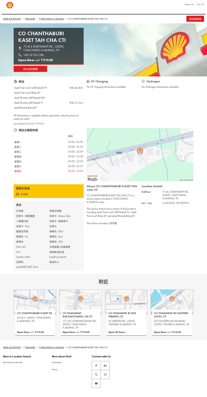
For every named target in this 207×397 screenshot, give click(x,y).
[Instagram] (105, 374)
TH (203, 4)
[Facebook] (96, 365)
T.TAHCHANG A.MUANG (51, 18)
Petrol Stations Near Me (12, 362)
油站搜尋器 (195, 19)
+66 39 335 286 (33, 55)
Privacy (55, 369)
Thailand (30, 18)
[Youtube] (96, 383)
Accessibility (57, 362)
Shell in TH (189, 4)
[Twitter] (96, 374)
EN (198, 4)
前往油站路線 (30, 69)
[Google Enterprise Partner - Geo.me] (92, 176)
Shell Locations (12, 18)
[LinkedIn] (105, 365)
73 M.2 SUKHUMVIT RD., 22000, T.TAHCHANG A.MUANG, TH (44, 48)
